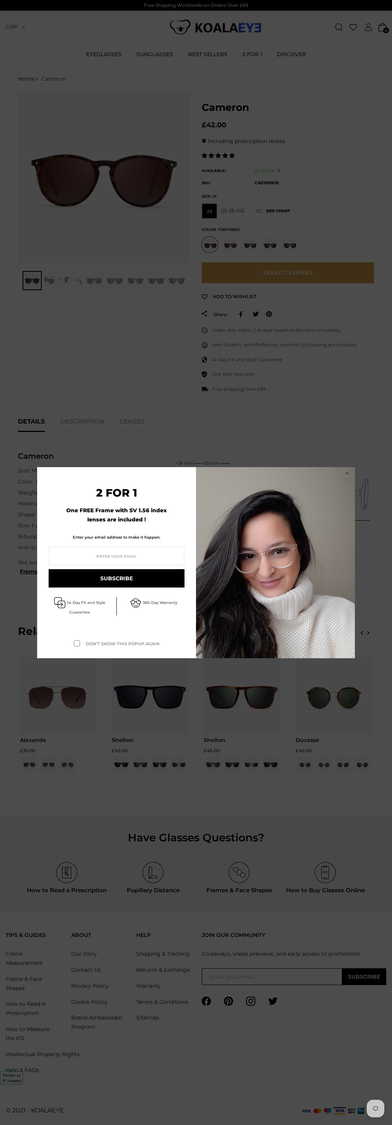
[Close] (347, 474)
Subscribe (116, 578)
